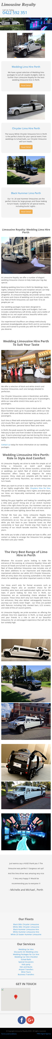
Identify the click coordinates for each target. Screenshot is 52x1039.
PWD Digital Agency (44, 1034)
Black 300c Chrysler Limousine (26, 924)
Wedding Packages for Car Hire (26, 954)
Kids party (26, 964)
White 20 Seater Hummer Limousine (26, 934)
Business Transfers (26, 974)
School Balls (26, 959)
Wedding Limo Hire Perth (26, 66)
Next (49, 22)
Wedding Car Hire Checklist (26, 957)
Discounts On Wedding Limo (26, 952)
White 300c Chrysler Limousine (26, 927)
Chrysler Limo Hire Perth (26, 128)
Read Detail (26, 85)
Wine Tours (26, 972)
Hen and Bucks (26, 967)
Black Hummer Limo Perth (26, 193)
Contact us (5, 444)
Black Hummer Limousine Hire (26, 929)
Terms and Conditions (9, 1034)
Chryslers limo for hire (40, 488)
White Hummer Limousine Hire (26, 932)
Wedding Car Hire (26, 949)
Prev (3, 22)
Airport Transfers (26, 969)
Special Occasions (26, 962)
